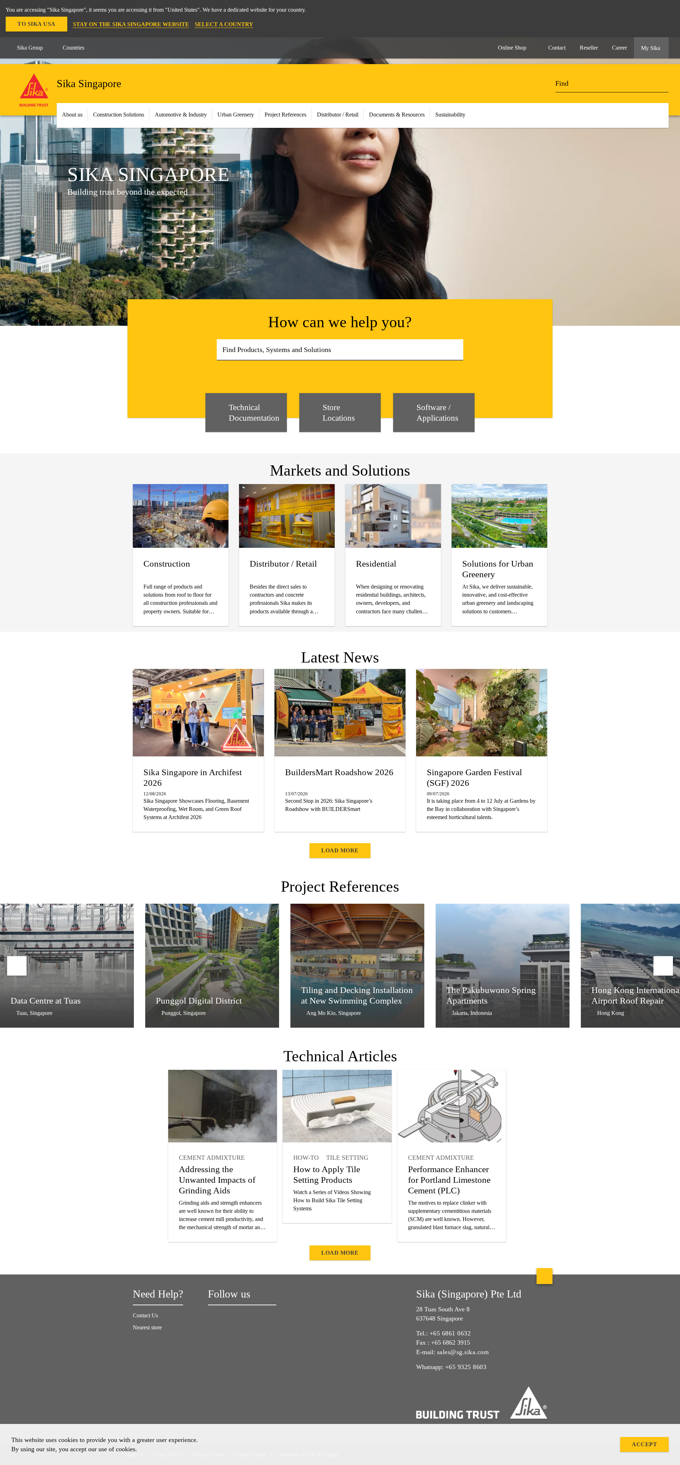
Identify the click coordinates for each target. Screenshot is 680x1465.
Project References (285, 115)
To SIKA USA (36, 24)
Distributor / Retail (337, 115)
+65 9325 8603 (466, 1366)
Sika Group (30, 48)
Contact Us (145, 1315)
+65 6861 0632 (450, 1333)
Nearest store (147, 1327)
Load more (340, 850)
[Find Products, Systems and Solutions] (455, 349)
